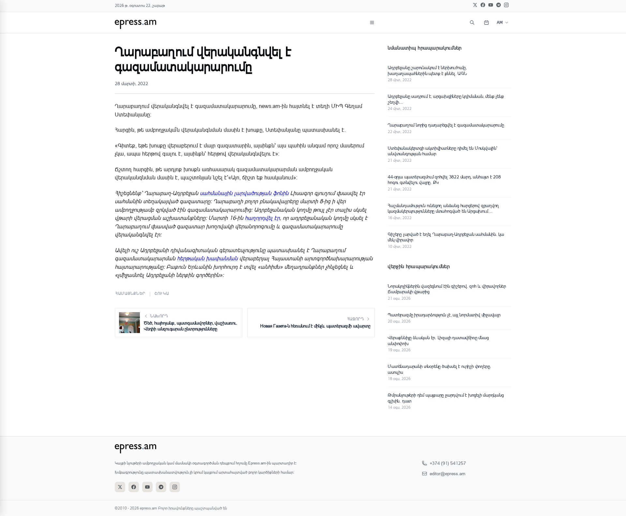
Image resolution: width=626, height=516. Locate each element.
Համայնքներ (130, 293)
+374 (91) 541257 (448, 463)
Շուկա (162, 293)
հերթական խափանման (207, 258)
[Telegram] (498, 5)
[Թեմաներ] (372, 22)
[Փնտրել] (472, 22)
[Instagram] (506, 5)
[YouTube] (490, 5)
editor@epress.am (447, 473)
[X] (475, 5)
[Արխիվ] (486, 22)
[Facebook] (483, 5)
